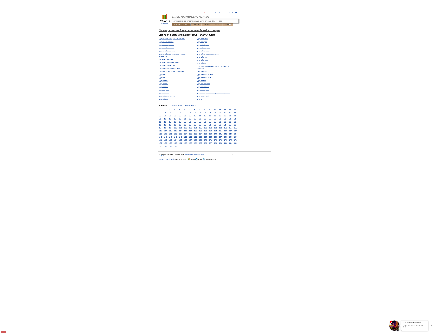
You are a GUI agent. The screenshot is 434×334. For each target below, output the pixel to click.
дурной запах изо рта (167, 96)
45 (220, 116)
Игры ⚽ (228, 24)
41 (200, 116)
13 (220, 109)
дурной (162, 74)
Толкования (196, 24)
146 (165, 137)
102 (185, 128)
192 (235, 143)
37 (180, 116)
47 (230, 116)
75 (210, 122)
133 (180, 134)
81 (160, 125)
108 (215, 128)
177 (160, 143)
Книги (217, 24)
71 (190, 122)
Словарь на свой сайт (226, 13)
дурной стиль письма (205, 74)
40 (195, 116)
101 (180, 128)
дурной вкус (163, 81)
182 (185, 143)
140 (215, 134)
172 (215, 140)
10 (205, 109)
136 (195, 134)
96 (235, 125)
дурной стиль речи (204, 78)
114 (165, 131)
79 (230, 122)
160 (235, 137)
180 (175, 143)
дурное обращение (166, 48)
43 (210, 116)
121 (200, 131)
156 (215, 137)
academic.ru (165, 24)
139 (210, 134)
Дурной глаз (163, 84)
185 (200, 143)
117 (180, 131)
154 (205, 137)
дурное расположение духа (169, 68)
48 (235, 116)
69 (180, 122)
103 (190, 128)
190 (225, 143)
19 (170, 113)
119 (190, 131)
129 (160, 134)
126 (225, 131)
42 (205, 116)
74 (205, 122)
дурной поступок (203, 48)
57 (200, 119)
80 (235, 122)
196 (175, 146)
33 (160, 116)
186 (205, 143)
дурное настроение (166, 45)
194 (165, 146)
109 (220, 128)
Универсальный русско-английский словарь (181, 24)
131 (170, 134)
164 (175, 140)
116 (175, 131)
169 (200, 140)
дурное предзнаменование (169, 62)
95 (230, 125)
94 (225, 125)
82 (165, 125)
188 (215, 143)
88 (195, 125)
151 (190, 137)
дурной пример (203, 51)
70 (185, 122)
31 (230, 113)
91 (210, 125)
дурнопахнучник (203, 90)
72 (195, 122)
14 (225, 109)
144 (235, 134)
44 (215, 116)
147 (170, 137)
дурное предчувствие (167, 65)
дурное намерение (166, 42)
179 (170, 143)
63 (230, 119)
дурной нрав (202, 42)
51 (170, 119)
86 (185, 125)
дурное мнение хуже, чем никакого (172, 39)
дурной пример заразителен (208, 54)
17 (160, 113)
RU (236, 13)
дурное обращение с (167, 51)
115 (170, 131)
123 (210, 131)
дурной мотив (202, 39)
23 (190, 113)
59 (210, 119)
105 (200, 128)
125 (220, 131)
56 (195, 119)
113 (160, 131)
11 (210, 109)
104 (195, 128)
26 (205, 113)
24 (195, 113)
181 (180, 143)
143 (230, 134)
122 (205, 131)
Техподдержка (189, 154)
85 (180, 125)
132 (175, 134)
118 (185, 131)
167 (190, 140)
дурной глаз (163, 87)
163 (170, 140)
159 (230, 137)
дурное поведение (166, 59)
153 (200, 137)
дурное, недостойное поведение (171, 71)
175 (230, 140)
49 (160, 119)
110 (225, 128)
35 (170, 116)
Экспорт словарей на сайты (167, 159)
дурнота (200, 99)
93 (220, 125)
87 (190, 125)
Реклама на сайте (198, 154)
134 (185, 134)
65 (160, 122)
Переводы (207, 24)
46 (225, 116)
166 (185, 140)
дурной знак (163, 99)
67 (170, 122)
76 (215, 122)
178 (165, 143)
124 (215, 131)
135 (190, 134)
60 (215, 119)
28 (215, 113)
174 (225, 140)
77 (220, 122)
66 (165, 122)
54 (185, 119)
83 (170, 125)
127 (230, 131)
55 (190, 119)
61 (220, 119)
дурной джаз (164, 90)
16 (235, 109)
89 (200, 125)
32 (235, 113)
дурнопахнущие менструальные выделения (213, 93)
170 (205, 140)
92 (215, 125)
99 (170, 128)
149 (180, 137)
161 (160, 140)
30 (225, 113)
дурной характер (203, 84)
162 (165, 140)
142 (225, 134)
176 (235, 140)
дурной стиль (202, 71)
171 (210, 140)
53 (180, 119)
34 (165, 116)
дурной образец (203, 45)
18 (165, 113)
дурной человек (203, 87)
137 (200, 134)
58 (205, 119)
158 (225, 137)
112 (235, 128)
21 (180, 113)
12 (215, 109)
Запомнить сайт (211, 13)
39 (190, 116)
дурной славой (202, 57)
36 (175, 116)
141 (220, 134)
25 (200, 113)
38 (185, 116)
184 (195, 143)
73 (200, 122)
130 (165, 134)
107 (210, 128)
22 (185, 113)
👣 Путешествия (166, 156)
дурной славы (202, 60)
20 (175, 113)
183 (190, 143)
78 (225, 122)
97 (160, 128)
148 (175, 137)
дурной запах (164, 93)
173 (220, 140)
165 (180, 140)
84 (175, 125)
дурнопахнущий (203, 96)
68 (175, 122)
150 (185, 137)
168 (195, 140)
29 (220, 113)
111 (230, 128)
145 (160, 137)
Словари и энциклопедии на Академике (190, 17)
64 (235, 119)
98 (165, 128)
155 (210, 137)
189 (220, 143)
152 (195, 137)
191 (230, 143)
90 (205, 125)
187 (210, 143)
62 (225, 119)
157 (220, 137)
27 (210, 113)
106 (205, 128)
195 (170, 146)
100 (175, 128)
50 (165, 119)
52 (175, 119)
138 (205, 134)
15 (230, 109)
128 (235, 131)
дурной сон (201, 63)
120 (195, 131)
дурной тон (201, 81)
